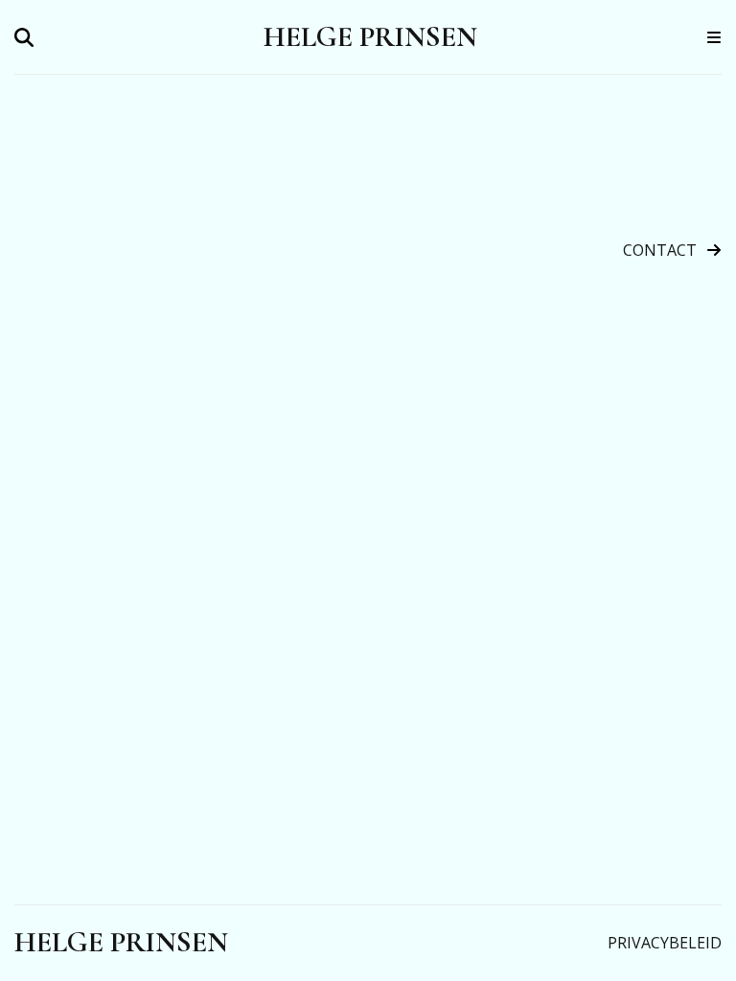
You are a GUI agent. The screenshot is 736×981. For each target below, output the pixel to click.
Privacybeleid (665, 942)
